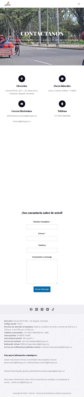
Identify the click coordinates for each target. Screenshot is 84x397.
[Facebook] (31, 309)
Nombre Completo (42, 222)
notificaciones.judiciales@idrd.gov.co (57, 347)
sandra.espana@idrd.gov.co (53, 371)
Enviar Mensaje (42, 289)
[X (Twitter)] (36, 309)
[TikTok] (53, 309)
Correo (42, 233)
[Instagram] (42, 309)
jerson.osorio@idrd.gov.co (15, 362)
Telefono (42, 245)
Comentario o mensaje (42, 257)
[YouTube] (47, 309)
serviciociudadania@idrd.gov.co (35, 341)
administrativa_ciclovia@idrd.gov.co (42, 362)
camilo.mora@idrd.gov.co (21, 382)
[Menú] (79, 4)
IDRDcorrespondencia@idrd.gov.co (34, 344)
